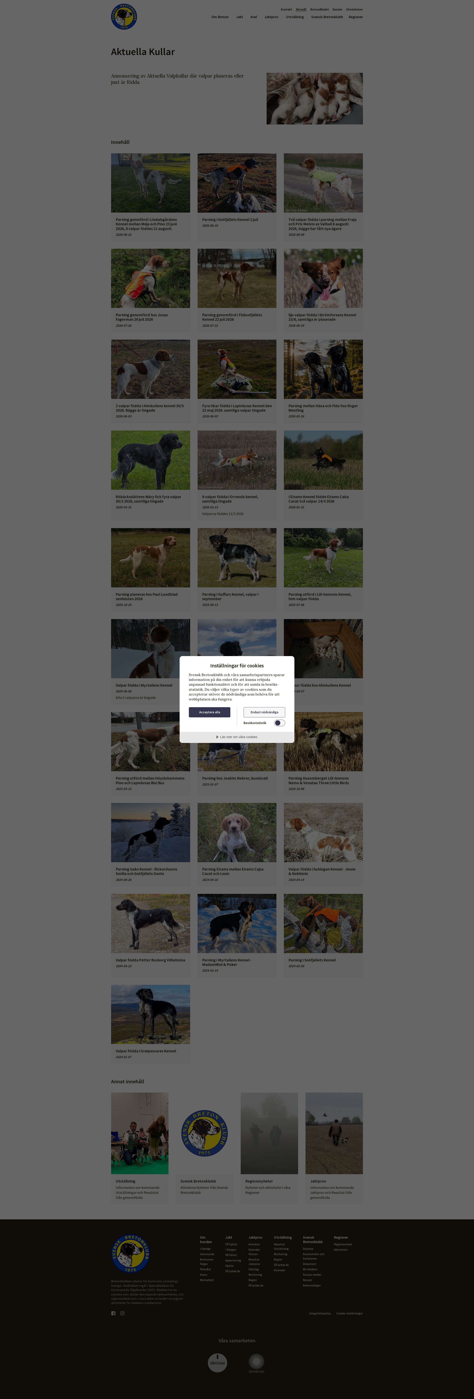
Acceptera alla (209, 712)
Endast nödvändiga (264, 712)
